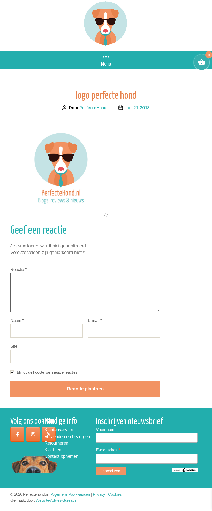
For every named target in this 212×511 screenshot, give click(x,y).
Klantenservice (58, 429)
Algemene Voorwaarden (70, 494)
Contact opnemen (61, 456)
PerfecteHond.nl (95, 107)
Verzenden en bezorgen (67, 436)
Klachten (52, 449)
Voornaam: (105, 429)
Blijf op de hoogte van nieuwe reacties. (47, 372)
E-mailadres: (108, 450)
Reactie (18, 269)
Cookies (115, 494)
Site (13, 346)
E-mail (95, 320)
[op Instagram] (33, 434)
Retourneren (56, 443)
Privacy (99, 494)
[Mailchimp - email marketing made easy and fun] (185, 470)
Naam (17, 320)
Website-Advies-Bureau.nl (57, 500)
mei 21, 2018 (137, 107)
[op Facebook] (17, 434)
